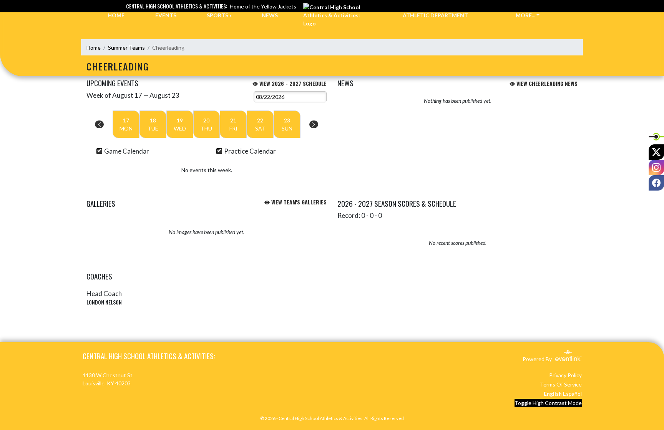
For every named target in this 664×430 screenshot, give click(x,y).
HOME (116, 15)
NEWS (270, 15)
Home (93, 47)
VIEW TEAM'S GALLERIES (298, 202)
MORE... (525, 15)
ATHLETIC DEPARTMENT (435, 15)
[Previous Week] (99, 124)
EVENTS (165, 15)
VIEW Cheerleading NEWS (546, 83)
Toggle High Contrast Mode (548, 403)
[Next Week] (313, 124)
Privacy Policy (565, 375)
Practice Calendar (250, 151)
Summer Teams (126, 47)
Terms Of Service (561, 384)
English (553, 393)
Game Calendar (126, 151)
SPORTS (217, 15)
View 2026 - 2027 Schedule (292, 83)
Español (572, 393)
